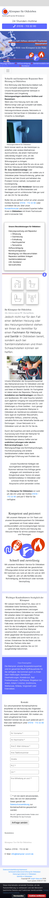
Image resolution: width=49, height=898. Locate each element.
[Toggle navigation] (7, 70)
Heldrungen (15, 674)
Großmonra (31, 683)
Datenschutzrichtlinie (11, 893)
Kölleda (18, 686)
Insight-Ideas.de (36, 878)
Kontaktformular (12, 208)
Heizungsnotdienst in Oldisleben (24, 874)
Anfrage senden (19, 822)
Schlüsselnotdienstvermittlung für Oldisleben (24, 872)
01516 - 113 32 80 (25, 26)
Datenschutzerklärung (19, 804)
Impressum (23, 870)
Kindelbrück (25, 677)
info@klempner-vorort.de (22, 854)
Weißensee (9, 686)
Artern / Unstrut (18, 683)
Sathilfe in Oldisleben (24, 876)
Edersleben (10, 689)
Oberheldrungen (12, 677)
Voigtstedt (27, 686)
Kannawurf (25, 674)
